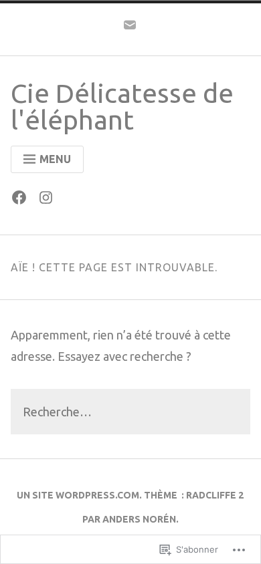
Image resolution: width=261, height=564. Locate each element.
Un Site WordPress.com (78, 495)
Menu (55, 159)
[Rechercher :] (131, 413)
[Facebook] (22, 200)
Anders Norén (139, 519)
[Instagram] (49, 200)
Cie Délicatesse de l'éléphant (122, 106)
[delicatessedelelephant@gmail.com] (130, 28)
